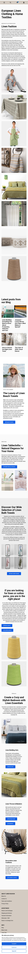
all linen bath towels (14, 573)
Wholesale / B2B (5, 918)
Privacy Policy (4, 903)
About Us (3, 896)
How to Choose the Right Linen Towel (7, 349)
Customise (14, 947)
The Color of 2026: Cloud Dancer (19, 349)
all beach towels (9, 422)
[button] (17, 2)
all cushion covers (12, 877)
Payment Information (6, 915)
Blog (2, 927)
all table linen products (9, 466)
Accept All (14, 943)
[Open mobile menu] (4, 2)
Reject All (14, 951)
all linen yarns (6, 625)
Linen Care (4, 932)
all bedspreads (11, 819)
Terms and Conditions (6, 901)
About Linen (4, 930)
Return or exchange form (7, 920)
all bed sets (10, 766)
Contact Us (4, 898)
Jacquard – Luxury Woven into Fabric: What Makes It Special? (20, 323)
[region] (14, 943)
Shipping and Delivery (6, 913)
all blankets (10, 823)
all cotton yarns (7, 630)
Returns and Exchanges (7, 910)
